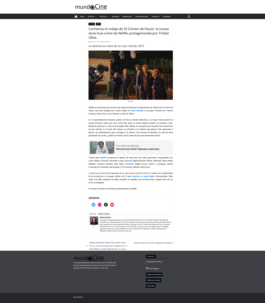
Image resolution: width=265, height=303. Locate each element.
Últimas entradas (104, 214)
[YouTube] (112, 205)
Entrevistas (127, 17)
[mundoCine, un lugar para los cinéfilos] (75, 16)
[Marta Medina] (94, 218)
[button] (95, 16)
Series (98, 24)
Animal (128, 161)
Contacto (155, 17)
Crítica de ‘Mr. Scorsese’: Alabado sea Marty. (153, 243)
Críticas (91, 17)
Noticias (103, 17)
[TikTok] (106, 205)
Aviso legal (150, 286)
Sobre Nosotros (141, 17)
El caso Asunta (135, 110)
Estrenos (115, 17)
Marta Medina (106, 41)
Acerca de (93, 214)
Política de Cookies (153, 280)
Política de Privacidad (154, 274)
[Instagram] (100, 205)
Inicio (82, 17)
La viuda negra (147, 176)
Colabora (166, 17)
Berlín (103, 157)
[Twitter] (93, 205)
